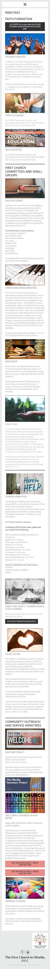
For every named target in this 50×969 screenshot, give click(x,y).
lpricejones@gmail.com (14, 386)
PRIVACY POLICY (34, 965)
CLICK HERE (9, 120)
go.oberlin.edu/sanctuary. (17, 762)
